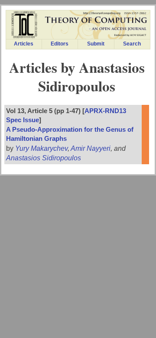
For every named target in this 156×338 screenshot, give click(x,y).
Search (132, 43)
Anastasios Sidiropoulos (43, 158)
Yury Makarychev (41, 148)
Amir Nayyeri (90, 148)
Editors (59, 43)
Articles (23, 43)
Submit (95, 43)
